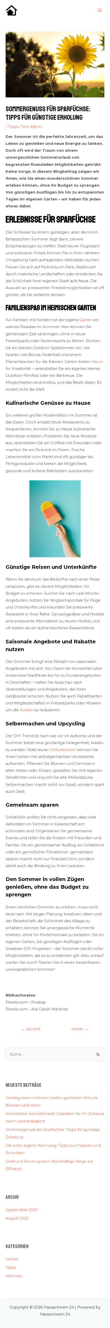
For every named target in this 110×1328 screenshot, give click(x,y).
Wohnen (14, 1276)
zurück (30, 1028)
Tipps (13, 126)
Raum (97, 361)
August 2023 (17, 1218)
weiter (80, 1028)
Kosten (26, 710)
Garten (86, 320)
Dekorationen (63, 749)
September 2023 (22, 1210)
